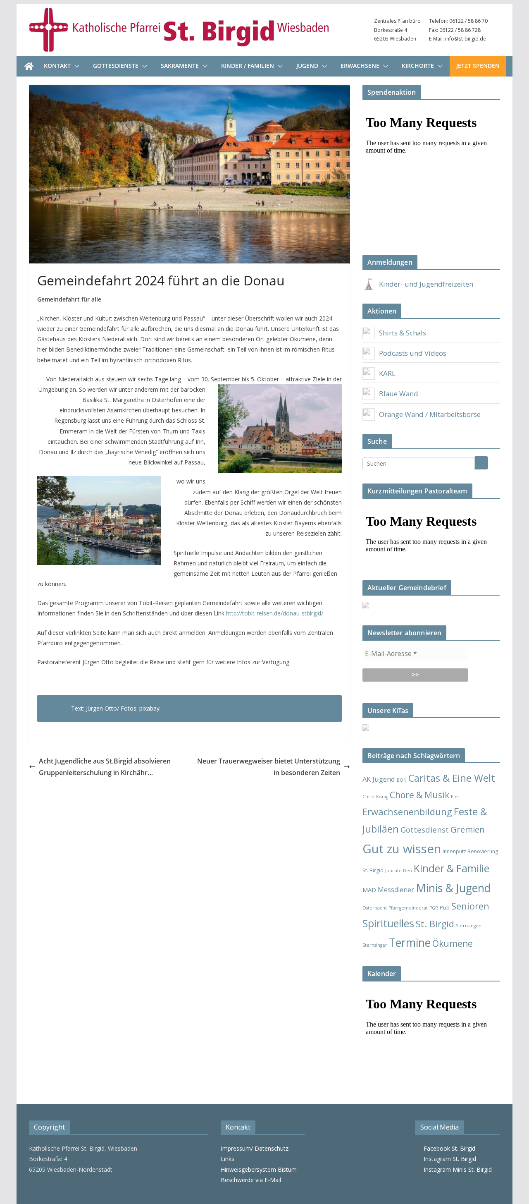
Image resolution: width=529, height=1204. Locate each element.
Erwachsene (360, 65)
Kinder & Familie (451, 868)
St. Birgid (435, 924)
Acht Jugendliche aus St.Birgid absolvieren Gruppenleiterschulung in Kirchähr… (105, 767)
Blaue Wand (398, 393)
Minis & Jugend (453, 887)
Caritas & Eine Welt (451, 778)
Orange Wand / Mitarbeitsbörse (430, 414)
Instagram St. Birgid (448, 1159)
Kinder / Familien (247, 65)
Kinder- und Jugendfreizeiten (426, 284)
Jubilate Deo (398, 871)
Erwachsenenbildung (407, 811)
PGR (433, 908)
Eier (455, 796)
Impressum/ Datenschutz (254, 1148)
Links (227, 1159)
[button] (75, 66)
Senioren (470, 906)
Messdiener (396, 889)
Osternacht (374, 908)
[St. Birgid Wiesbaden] (29, 66)
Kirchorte (418, 65)
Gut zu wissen (401, 848)
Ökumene (452, 943)
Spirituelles (388, 923)
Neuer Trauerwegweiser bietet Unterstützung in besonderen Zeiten (268, 767)
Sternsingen (468, 926)
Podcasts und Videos (412, 353)
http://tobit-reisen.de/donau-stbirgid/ (274, 613)
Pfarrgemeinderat (408, 908)
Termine (410, 942)
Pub (445, 907)
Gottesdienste (115, 65)
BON (402, 780)
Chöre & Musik (419, 795)
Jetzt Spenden (478, 65)
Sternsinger (374, 945)
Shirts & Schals (402, 333)
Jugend (307, 65)
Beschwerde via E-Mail (251, 1180)
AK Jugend (378, 779)
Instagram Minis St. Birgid (456, 1169)
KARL (387, 373)
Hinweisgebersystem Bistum (259, 1169)
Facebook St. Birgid (447, 1148)
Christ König (375, 796)
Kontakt (57, 65)
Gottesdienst (424, 829)
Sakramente (180, 65)
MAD (369, 890)
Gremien (467, 829)
